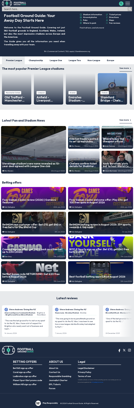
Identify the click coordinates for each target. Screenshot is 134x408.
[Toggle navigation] (127, 3)
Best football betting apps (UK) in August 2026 (97, 276)
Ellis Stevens (8, 171)
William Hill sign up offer (25, 384)
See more (124, 68)
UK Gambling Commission (97, 382)
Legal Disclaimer (86, 368)
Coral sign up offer (22, 372)
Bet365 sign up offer (23, 368)
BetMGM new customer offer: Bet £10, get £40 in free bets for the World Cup (31, 225)
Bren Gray (8, 257)
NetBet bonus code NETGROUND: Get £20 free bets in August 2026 (31, 275)
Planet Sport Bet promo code (27, 380)
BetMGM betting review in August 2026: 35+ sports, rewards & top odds (100, 225)
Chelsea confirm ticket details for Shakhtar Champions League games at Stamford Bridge (83, 164)
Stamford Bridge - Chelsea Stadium (112, 99)
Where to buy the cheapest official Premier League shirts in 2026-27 (116, 140)
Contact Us (54, 372)
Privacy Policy (84, 372)
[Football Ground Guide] (14, 3)
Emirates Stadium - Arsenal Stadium (80, 99)
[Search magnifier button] (130, 9)
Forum (52, 388)
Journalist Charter (58, 380)
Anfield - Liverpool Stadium (43, 99)
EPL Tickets (55, 384)
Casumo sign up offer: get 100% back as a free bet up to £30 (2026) (32, 250)
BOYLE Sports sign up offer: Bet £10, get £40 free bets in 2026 (99, 250)
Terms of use (84, 376)
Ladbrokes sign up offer (25, 376)
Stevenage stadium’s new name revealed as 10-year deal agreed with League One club (31, 164)
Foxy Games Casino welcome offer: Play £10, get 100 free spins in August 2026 (98, 201)
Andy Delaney (110, 146)
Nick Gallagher (9, 207)
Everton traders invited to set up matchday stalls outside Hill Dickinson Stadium (83, 140)
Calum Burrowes (111, 171)
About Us (53, 368)
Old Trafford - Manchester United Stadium (16, 99)
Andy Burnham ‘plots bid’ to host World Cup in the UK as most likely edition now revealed (116, 164)
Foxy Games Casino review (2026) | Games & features (29, 201)
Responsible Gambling (60, 376)
